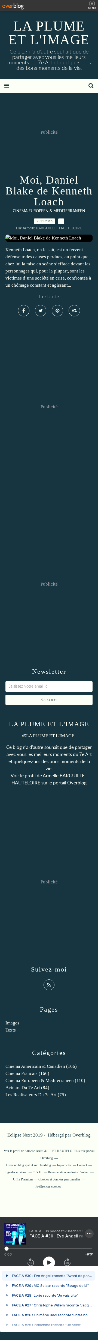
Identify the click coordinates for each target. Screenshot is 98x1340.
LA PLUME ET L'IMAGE (49, 32)
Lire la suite (49, 297)
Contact (82, 1165)
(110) (45, 1080)
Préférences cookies (48, 1186)
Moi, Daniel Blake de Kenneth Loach (49, 191)
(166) (41, 1066)
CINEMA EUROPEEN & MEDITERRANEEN (49, 211)
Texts (10, 1030)
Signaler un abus (16, 1172)
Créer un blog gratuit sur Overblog (28, 1165)
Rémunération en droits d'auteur (68, 1172)
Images (12, 1023)
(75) (35, 1094)
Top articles (64, 1165)
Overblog (81, 1135)
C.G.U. (37, 1172)
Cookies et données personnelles (59, 1179)
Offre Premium (23, 1179)
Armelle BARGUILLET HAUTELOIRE (51, 1151)
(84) (27, 1087)
